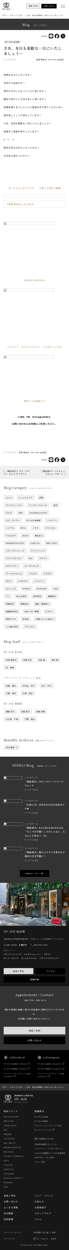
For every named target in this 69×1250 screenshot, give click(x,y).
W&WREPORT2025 (15, 543)
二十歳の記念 (12, 626)
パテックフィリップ (15, 550)
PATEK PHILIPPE (11, 1116)
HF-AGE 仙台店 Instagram (49, 1064)
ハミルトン (39, 581)
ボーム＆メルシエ (29, 958)
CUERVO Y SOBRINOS (14, 1156)
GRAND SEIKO (10, 1125)
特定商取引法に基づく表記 (44, 1232)
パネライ (43, 558)
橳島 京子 (10, 711)
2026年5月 (11, 754)
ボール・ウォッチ (11, 958)
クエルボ (47, 573)
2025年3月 (44, 763)
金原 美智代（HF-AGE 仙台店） (50, 59)
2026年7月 (27, 752)
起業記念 (25, 603)
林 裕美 (10, 667)
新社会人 (39, 535)
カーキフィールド (14, 505)
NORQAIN (42, 588)
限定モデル (11, 619)
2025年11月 (11, 759)
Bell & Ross (9, 1152)
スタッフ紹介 (40, 1161)
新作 (56, 505)
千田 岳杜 (11, 693)
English (44, 1238)
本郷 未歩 (27, 660)
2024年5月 (11, 772)
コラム (38, 1219)
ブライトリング (38, 550)
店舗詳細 (34, 979)
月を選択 (10, 747)
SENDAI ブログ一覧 (34, 873)
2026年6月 (44, 752)
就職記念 (52, 596)
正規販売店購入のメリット (45, 1144)
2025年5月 (11, 763)
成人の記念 (21, 596)
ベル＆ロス (11, 535)
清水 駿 (55, 660)
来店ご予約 (18, 971)
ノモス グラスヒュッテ (49, 958)
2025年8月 (11, 761)
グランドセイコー (14, 558)
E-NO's (49, 611)
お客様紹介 (40, 1207)
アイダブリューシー (32, 954)
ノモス (35, 528)
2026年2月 (11, 757)
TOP (4, 15)
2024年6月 (44, 770)
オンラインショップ (42, 1130)
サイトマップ (9, 1238)
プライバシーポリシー (13, 1232)
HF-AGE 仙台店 (12, 41)
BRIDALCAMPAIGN (34, 280)
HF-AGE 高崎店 (41, 1121)
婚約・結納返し (42, 603)
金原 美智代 (11, 660)
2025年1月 (27, 765)
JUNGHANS (9, 1173)
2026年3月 (44, 754)
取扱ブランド (11, 1111)
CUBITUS (35, 543)
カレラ (9, 497)
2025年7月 (27, 761)
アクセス (50, 971)
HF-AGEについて (44, 1138)
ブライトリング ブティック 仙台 (48, 1125)
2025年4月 (27, 763)
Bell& (25, 535)
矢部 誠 (41, 660)
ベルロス (33, 573)
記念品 (26, 619)
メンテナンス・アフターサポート (48, 1148)
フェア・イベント (43, 1195)
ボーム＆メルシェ (14, 573)
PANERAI (8, 1134)
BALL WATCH (9, 1143)
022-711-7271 (41, 944)
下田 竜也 (30, 719)
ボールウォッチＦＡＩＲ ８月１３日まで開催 (34, 188)
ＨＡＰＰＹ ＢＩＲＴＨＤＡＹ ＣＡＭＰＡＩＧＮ (34, 346)
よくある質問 (11, 1207)
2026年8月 (11, 752)
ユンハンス (11, 588)
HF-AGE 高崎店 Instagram (49, 1068)
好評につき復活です (34, 401)
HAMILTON (9, 1169)
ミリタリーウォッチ (38, 505)
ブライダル (30, 626)
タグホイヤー (12, 565)
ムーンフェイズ (26, 497)
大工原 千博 (12, 719)
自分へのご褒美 (32, 611)
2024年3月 (44, 772)
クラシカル (50, 528)
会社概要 (8, 1213)
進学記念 (37, 596)
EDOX (9, 581)
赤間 (41, 497)
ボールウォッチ (32, 565)
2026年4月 (27, 754)
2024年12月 (45, 765)
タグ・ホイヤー (13, 520)
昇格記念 (10, 603)
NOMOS (26, 588)
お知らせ (39, 1201)
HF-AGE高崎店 (34, 520)
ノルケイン (52, 520)
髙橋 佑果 (40, 711)
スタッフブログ (16, 15)
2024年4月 (27, 772)
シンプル (10, 528)
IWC (31, 558)
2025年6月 (44, 761)
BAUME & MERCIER (12, 1147)
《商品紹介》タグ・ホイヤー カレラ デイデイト (17, 472)
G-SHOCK (23, 581)
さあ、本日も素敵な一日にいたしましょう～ (45, 15)
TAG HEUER (9, 1138)
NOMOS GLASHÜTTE (13, 1178)
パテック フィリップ (12, 954)
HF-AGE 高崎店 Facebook (15, 1068)
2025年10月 (29, 759)
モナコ (9, 512)
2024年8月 (11, 770)
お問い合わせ (34, 1040)
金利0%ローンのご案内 (44, 1157)
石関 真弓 (25, 711)
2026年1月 (27, 757)
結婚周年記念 (12, 611)
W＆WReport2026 (38, 512)
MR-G (23, 528)
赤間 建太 (11, 685)
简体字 (54, 1238)
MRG (21, 512)
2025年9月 (47, 759)
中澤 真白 (28, 693)
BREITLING (51, 543)
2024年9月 (47, 768)
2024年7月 (27, 770)
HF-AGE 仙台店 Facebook (15, 1064)
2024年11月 (11, 768)
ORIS (55, 588)
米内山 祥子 (29, 685)
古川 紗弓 (46, 685)
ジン (8, 596)
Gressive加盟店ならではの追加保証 (49, 1153)
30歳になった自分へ (44, 619)
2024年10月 (29, 768)
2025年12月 (45, 757)
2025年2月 (11, 765)
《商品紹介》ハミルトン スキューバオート (53, 472)
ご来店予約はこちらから (20, 204)
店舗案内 (39, 1111)
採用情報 (8, 1219)
